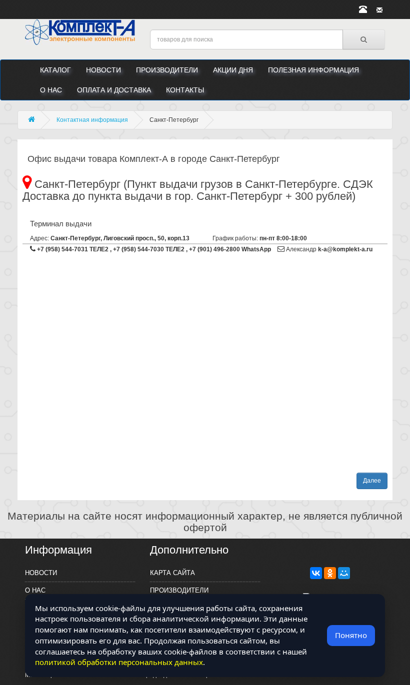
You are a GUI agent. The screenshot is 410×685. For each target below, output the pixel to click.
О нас (51, 90)
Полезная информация (313, 70)
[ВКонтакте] (316, 573)
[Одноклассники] (330, 573)
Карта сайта (172, 573)
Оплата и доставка (114, 90)
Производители (167, 70)
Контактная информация (92, 119)
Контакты (185, 90)
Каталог (55, 70)
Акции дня (233, 70)
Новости (103, 70)
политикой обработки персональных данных (119, 662)
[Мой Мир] (344, 573)
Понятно (351, 635)
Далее (372, 480)
